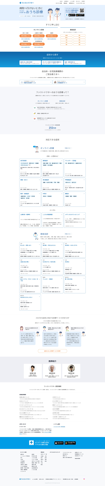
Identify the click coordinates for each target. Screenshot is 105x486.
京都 (66, 44)
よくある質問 (72, 1)
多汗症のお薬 (34, 456)
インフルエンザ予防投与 (25, 456)
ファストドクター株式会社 (59, 426)
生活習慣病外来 (35, 468)
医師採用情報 (77, 458)
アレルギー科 (23, 471)
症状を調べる (71, 3)
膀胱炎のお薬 (34, 466)
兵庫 (79, 42)
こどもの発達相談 (23, 466)
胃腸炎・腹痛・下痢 (35, 462)
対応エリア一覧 (44, 454)
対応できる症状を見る (25, 38)
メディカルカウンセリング (55, 452)
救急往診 (65, 3)
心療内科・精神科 (23, 464)
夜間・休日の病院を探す (67, 457)
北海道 (66, 35)
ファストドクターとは (80, 3)
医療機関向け (66, 1)
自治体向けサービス (79, 455)
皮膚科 (33, 454)
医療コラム (65, 455)
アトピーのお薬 (35, 459)
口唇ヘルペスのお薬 (35, 461)
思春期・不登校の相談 (24, 468)
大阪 (66, 42)
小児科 (21, 459)
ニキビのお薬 (34, 457)
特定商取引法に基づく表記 (68, 479)
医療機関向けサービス (79, 454)
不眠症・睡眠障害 (23, 469)
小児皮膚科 (22, 461)
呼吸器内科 (22, 462)
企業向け (61, 1)
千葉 (66, 39)
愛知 (79, 39)
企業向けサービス (78, 452)
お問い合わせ (78, 1)
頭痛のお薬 (34, 464)
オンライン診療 (59, 3)
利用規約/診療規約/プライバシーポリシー (53, 479)
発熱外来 (22, 454)
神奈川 (66, 37)
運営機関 (83, 1)
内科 (21, 457)
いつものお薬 (34, 469)
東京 (79, 35)
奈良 (79, 44)
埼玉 (79, 37)
